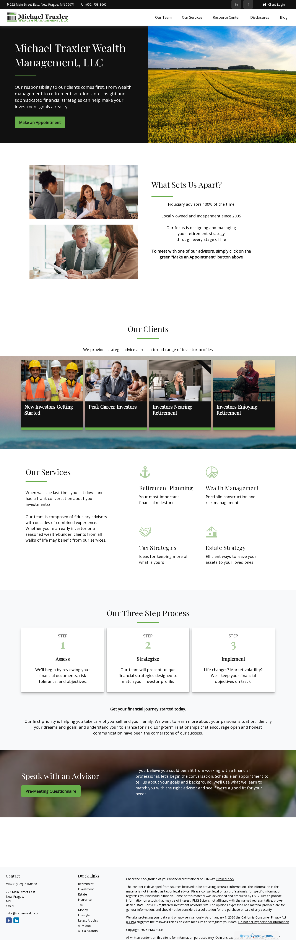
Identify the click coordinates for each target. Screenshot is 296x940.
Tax (80, 905)
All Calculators (88, 931)
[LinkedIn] (236, 4)
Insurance (85, 899)
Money (83, 910)
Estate (82, 894)
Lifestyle (84, 915)
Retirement (86, 884)
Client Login (276, 4)
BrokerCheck (225, 879)
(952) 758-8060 (96, 4)
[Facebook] (248, 4)
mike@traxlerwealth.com (23, 913)
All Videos (84, 926)
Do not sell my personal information (263, 922)
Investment (86, 889)
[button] (163, 17)
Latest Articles (88, 920)
